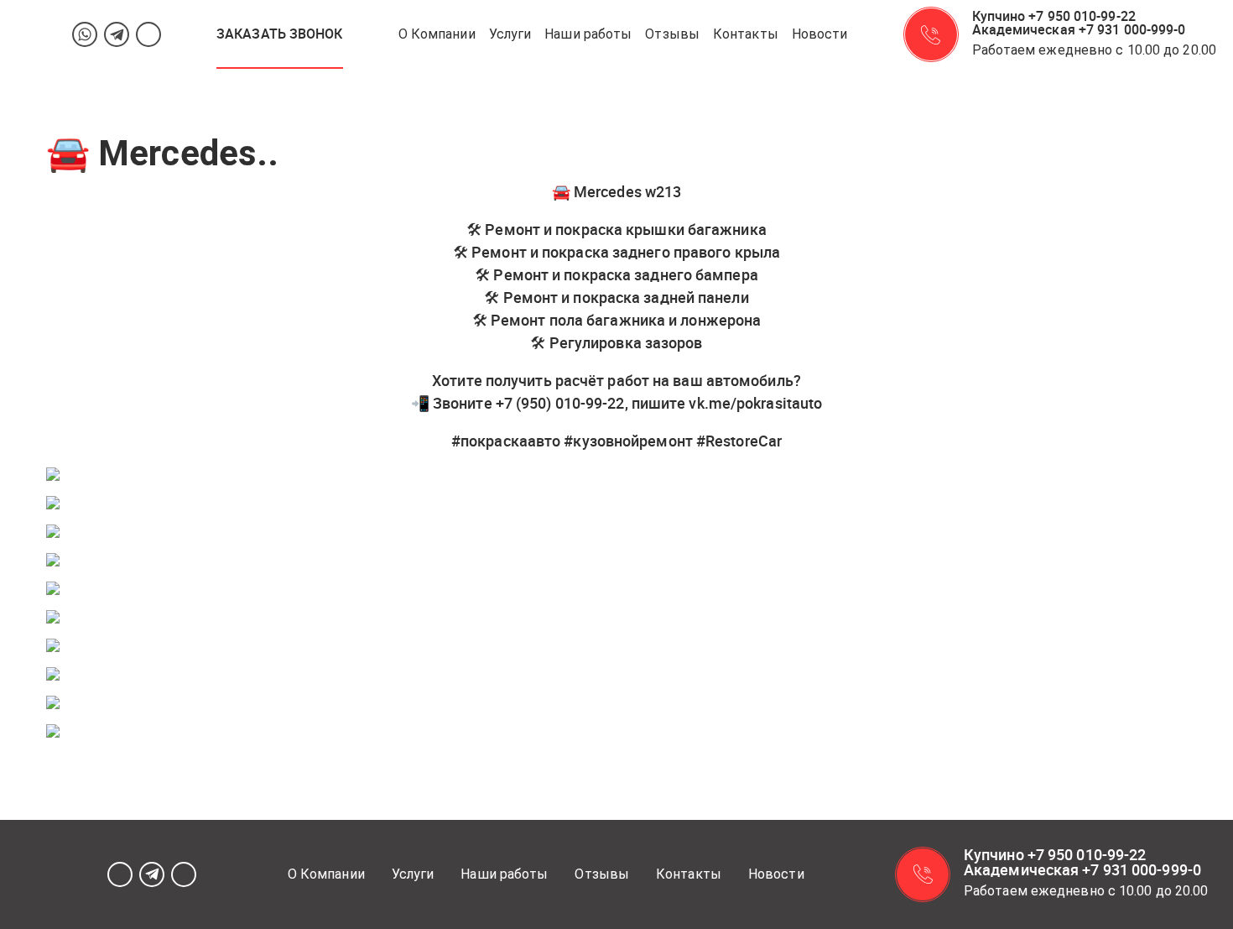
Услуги (510, 34)
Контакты (745, 34)
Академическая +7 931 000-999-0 (1079, 29)
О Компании (437, 34)
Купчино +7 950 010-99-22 (1054, 16)
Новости (820, 34)
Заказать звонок (279, 33)
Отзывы (672, 34)
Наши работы (588, 34)
